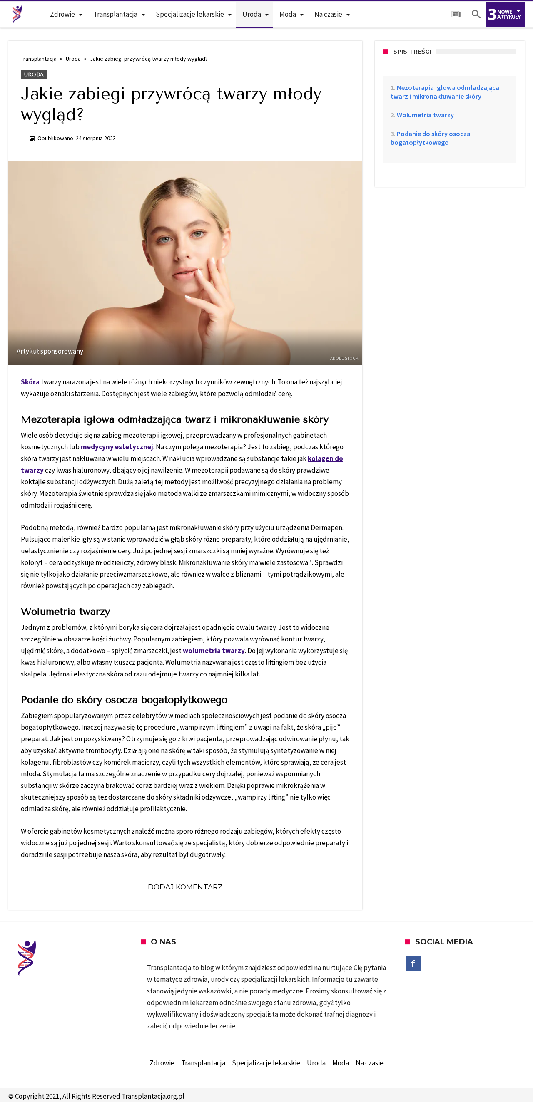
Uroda (73, 58)
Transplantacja (39, 58)
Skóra (30, 381)
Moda (340, 1062)
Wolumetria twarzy (425, 115)
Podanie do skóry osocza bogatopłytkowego (431, 137)
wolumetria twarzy (214, 650)
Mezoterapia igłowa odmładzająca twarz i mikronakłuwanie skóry (445, 91)
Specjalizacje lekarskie (266, 1062)
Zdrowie (161, 1062)
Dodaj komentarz (185, 887)
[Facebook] (413, 963)
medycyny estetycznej (117, 446)
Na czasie (370, 1062)
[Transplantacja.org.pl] (17, 14)
